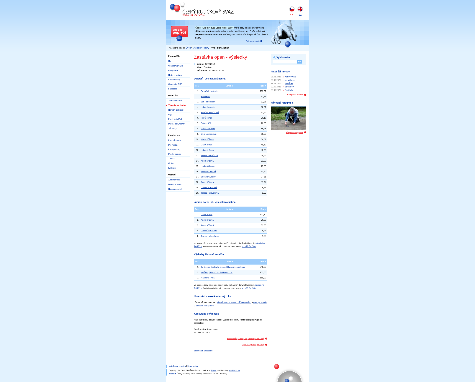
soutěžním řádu (249, 246)
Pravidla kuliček (175, 119)
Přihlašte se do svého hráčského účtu (234, 302)
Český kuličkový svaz (187, 3)
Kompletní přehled (295, 95)
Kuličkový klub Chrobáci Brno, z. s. (216, 272)
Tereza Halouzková (210, 193)
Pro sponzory (174, 149)
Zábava (171, 158)
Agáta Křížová (207, 182)
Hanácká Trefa (207, 278)
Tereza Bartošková (209, 155)
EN (300, 14)
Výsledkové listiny (201, 48)
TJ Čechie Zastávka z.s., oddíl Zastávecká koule (223, 267)
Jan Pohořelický (208, 102)
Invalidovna (290, 80)
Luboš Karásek (208, 107)
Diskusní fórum (175, 184)
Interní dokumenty (176, 124)
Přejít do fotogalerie (294, 132)
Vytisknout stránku (177, 366)
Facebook (172, 89)
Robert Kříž (206, 123)
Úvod (188, 48)
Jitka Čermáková (208, 134)
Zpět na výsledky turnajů (253, 344)
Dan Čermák (206, 145)
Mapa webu (192, 366)
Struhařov (289, 87)
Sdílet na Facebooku (203, 351)
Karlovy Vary (290, 77)
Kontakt (172, 374)
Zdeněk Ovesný (208, 177)
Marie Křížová (207, 139)
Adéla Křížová (207, 161)
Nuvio (213, 370)
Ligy (170, 114)
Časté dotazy (174, 80)
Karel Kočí (205, 96)
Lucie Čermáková (209, 187)
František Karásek (209, 91)
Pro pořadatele (174, 140)
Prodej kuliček (174, 154)
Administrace (174, 180)
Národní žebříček (176, 110)
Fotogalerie (173, 70)
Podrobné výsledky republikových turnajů (245, 338)
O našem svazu (175, 66)
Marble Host (234, 370)
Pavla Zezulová (208, 128)
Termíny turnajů (175, 100)
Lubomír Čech (207, 150)
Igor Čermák (206, 118)
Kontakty (172, 168)
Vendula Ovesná (208, 171)
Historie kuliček (175, 75)
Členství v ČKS (175, 84)
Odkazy (172, 163)
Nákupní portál (174, 189)
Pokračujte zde (253, 41)
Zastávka (289, 83)
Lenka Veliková (207, 166)
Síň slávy (172, 128)
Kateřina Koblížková (210, 112)
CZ (291, 14)
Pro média (172, 145)
